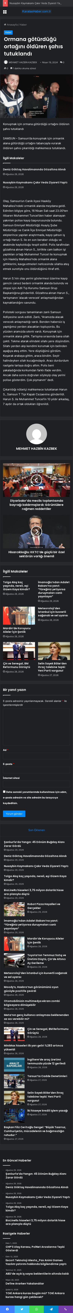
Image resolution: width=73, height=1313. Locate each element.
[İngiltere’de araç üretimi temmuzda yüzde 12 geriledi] (14, 1065)
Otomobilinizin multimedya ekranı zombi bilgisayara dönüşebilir (32, 1003)
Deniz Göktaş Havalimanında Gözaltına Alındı (34, 169)
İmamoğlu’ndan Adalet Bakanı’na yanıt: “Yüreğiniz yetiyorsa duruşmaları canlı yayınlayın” (54, 589)
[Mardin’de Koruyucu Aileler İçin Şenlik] (19, 616)
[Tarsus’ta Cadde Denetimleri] (14, 1081)
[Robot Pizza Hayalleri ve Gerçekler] (14, 909)
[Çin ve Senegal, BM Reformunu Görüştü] (19, 651)
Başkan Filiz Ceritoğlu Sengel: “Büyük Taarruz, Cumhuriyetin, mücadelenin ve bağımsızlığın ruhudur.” (35, 1131)
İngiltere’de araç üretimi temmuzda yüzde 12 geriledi (46, 1061)
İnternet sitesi (11, 777)
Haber (23, 24)
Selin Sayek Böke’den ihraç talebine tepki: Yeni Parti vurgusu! (52, 667)
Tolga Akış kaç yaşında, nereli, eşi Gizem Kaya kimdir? (16, 585)
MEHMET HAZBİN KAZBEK (23, 62)
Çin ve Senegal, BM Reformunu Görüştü (16, 665)
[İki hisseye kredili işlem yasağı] (14, 1116)
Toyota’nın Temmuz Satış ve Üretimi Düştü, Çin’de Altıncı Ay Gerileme (46, 959)
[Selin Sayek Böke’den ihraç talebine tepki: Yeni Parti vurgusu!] (54, 651)
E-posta (8, 763)
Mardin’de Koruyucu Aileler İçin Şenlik (17, 630)
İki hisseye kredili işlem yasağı (47, 1110)
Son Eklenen (36, 830)
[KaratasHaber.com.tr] (36, 11)
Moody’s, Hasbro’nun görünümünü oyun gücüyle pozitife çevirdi (31, 989)
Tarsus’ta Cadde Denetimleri (47, 1076)
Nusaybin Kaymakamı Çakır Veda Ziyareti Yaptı (36, 3)
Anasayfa (12, 24)
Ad (5, 749)
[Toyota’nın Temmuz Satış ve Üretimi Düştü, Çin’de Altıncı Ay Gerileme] (14, 960)
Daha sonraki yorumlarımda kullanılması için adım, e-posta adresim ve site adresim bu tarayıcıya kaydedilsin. (35, 797)
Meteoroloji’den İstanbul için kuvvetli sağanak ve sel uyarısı (53, 611)
